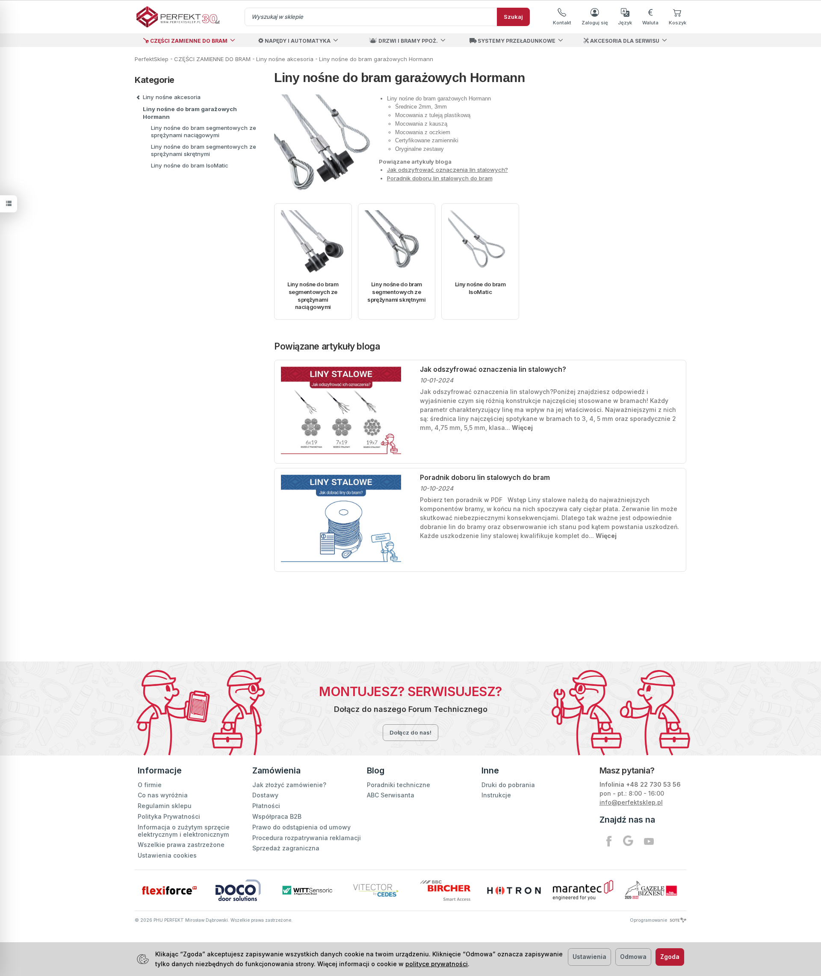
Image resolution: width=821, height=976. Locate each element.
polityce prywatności (436, 963)
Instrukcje (496, 795)
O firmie (150, 784)
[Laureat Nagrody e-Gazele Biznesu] (652, 890)
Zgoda (669, 956)
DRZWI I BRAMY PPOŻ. (407, 41)
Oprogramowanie (649, 920)
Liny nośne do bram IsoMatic (480, 288)
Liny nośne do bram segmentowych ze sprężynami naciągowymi (312, 295)
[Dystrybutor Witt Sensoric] (307, 890)
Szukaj (513, 16)
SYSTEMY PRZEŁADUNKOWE (515, 41)
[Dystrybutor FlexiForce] (169, 890)
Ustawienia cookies (167, 855)
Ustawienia (589, 956)
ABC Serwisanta (390, 795)
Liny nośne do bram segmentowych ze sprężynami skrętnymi (396, 292)
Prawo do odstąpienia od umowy (301, 827)
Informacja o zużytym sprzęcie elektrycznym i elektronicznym (184, 830)
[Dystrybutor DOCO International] (238, 890)
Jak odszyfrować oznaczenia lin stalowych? (447, 169)
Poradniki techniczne (398, 784)
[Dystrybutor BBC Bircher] (445, 890)
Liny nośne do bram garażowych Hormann (190, 113)
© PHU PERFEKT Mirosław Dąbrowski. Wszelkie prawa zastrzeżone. (213, 920)
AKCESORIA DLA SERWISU (624, 41)
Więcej (522, 427)
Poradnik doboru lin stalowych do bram (440, 178)
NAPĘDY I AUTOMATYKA (297, 41)
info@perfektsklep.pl (631, 802)
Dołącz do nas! (410, 732)
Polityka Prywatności (169, 816)
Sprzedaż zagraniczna (285, 848)
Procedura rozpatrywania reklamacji (306, 837)
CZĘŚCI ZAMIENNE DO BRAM (188, 41)
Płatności (266, 805)
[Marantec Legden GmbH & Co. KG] (583, 890)
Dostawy (265, 795)
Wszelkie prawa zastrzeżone (181, 844)
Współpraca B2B (276, 816)
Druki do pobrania (508, 784)
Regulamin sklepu (165, 805)
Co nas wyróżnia (163, 795)
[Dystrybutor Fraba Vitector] (376, 890)
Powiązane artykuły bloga (327, 346)
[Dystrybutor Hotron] (514, 890)
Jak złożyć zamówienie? (289, 784)
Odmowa (633, 956)
